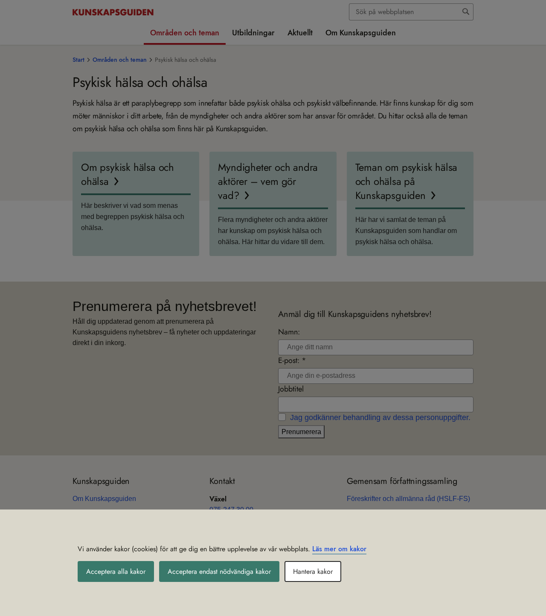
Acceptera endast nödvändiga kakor (219, 571)
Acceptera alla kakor (115, 571)
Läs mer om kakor (339, 549)
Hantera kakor (313, 571)
